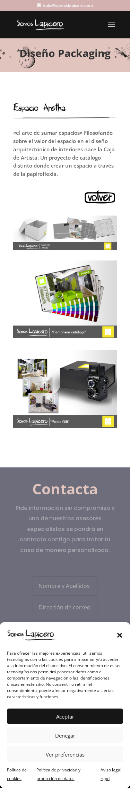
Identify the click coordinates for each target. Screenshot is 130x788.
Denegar (65, 735)
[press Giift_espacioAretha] (65, 427)
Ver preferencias (65, 754)
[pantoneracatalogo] (65, 338)
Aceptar (65, 716)
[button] (119, 635)
